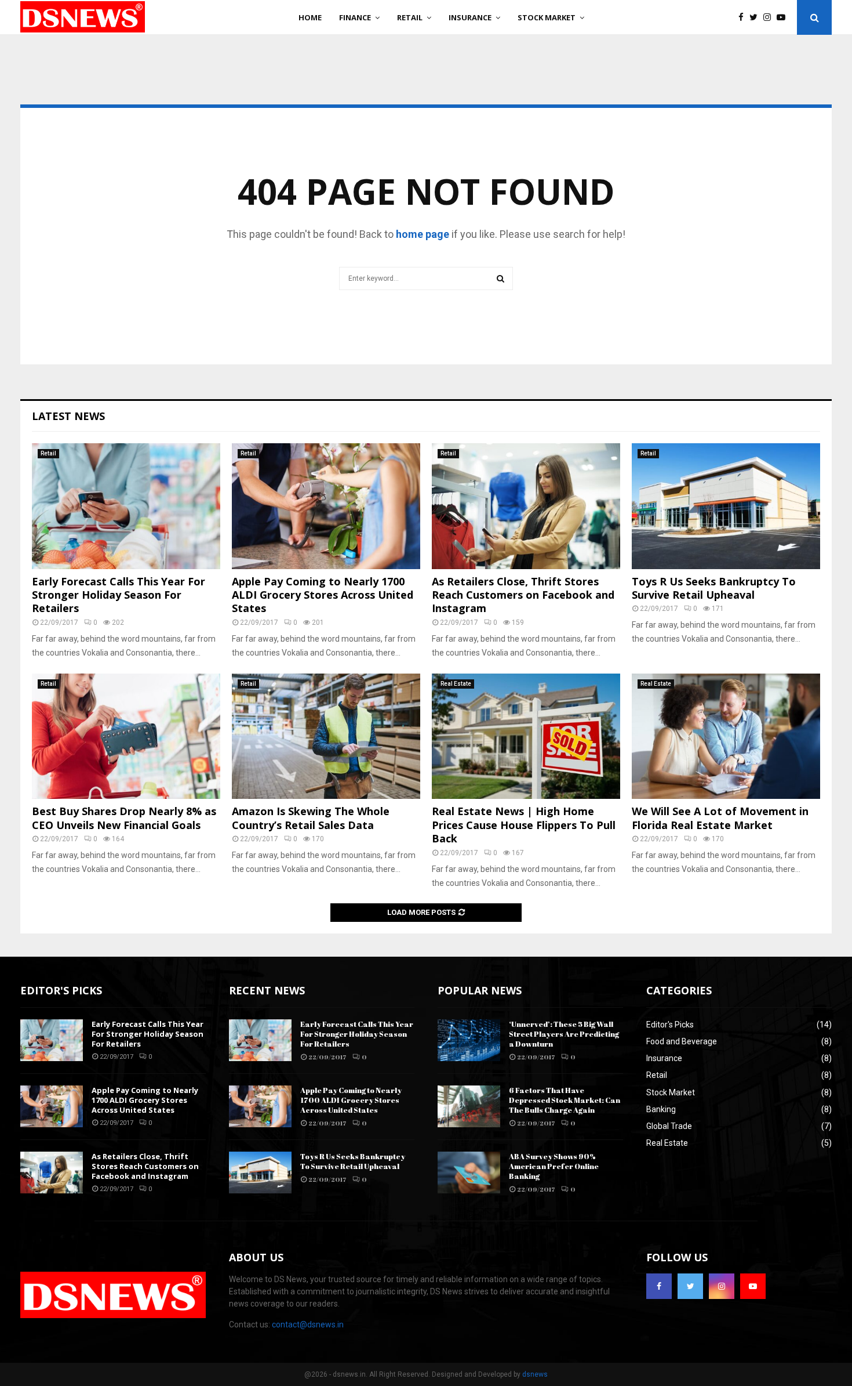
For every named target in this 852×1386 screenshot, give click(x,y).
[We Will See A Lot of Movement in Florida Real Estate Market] (726, 736)
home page (422, 234)
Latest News (68, 416)
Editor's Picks (670, 1024)
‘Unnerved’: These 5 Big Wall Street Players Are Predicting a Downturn (564, 1034)
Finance (355, 17)
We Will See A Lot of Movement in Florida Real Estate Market (720, 817)
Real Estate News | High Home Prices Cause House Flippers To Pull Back (524, 824)
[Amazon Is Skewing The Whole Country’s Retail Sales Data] (326, 736)
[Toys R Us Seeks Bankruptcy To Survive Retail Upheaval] (726, 506)
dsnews (535, 1374)
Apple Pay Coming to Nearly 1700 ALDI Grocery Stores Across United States (322, 595)
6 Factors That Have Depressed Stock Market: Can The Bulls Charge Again (564, 1100)
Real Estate (455, 684)
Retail (410, 17)
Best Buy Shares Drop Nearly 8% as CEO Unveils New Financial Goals (124, 817)
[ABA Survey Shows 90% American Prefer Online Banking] (469, 1172)
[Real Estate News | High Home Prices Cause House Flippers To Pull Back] (526, 736)
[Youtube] (784, 17)
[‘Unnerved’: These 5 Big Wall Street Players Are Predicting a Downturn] (469, 1040)
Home (310, 17)
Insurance (470, 17)
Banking (661, 1109)
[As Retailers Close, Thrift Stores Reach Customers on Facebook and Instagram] (526, 506)
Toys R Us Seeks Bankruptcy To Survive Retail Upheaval (714, 588)
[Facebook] (743, 17)
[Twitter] (756, 17)
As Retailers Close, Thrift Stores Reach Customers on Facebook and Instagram (523, 595)
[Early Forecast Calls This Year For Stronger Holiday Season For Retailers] (126, 506)
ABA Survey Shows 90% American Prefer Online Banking (554, 1166)
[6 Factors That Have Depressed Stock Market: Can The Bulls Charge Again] (469, 1106)
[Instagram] (770, 17)
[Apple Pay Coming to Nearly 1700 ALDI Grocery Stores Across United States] (326, 506)
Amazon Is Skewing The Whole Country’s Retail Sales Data (310, 817)
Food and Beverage (681, 1041)
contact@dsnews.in (308, 1324)
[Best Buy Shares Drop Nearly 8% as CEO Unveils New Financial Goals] (126, 736)
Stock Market (547, 17)
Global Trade (669, 1126)
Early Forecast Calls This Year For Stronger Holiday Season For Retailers (118, 595)
